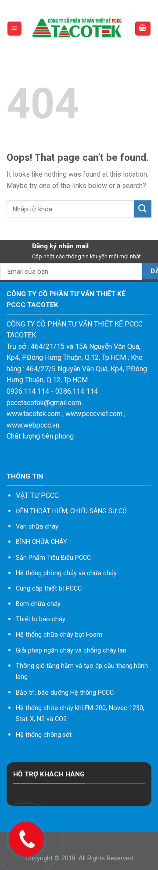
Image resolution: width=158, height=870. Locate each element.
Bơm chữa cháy (38, 604)
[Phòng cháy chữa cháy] (78, 28)
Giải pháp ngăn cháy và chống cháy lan (71, 650)
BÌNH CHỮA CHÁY (41, 542)
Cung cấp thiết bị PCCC (49, 588)
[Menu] (14, 29)
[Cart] (143, 29)
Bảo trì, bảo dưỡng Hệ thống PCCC (65, 692)
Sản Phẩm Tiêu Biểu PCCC (53, 558)
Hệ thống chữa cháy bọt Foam (59, 634)
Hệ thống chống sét (44, 735)
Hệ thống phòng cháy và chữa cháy (66, 573)
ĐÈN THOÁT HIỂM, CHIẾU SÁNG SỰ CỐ (71, 511)
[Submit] (142, 209)
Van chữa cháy (37, 526)
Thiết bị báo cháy (40, 619)
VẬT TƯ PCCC (37, 495)
